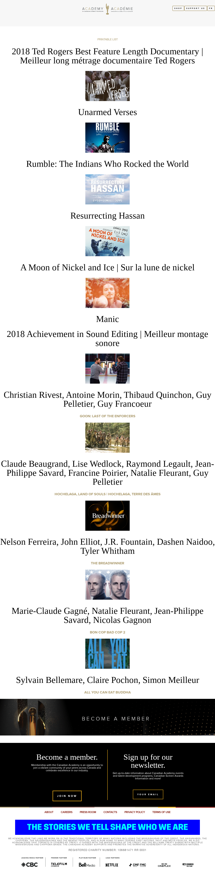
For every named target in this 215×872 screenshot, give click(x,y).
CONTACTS (110, 812)
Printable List (107, 39)
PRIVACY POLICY (134, 812)
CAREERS (66, 812)
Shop (178, 8)
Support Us (195, 8)
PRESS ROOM (88, 812)
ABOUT (49, 812)
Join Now (67, 796)
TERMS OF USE (161, 812)
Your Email (148, 794)
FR (211, 8)
